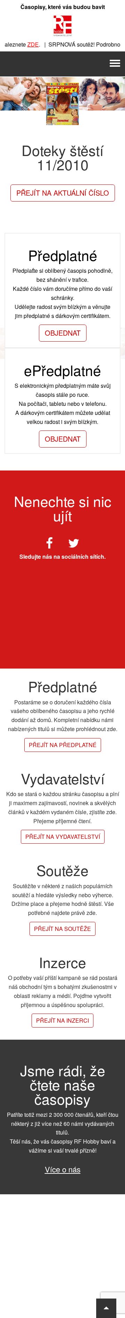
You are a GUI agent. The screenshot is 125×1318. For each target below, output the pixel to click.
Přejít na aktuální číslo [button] (62, 193)
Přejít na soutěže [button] (62, 929)
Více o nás (63, 1169)
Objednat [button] (63, 333)
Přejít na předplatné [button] (63, 745)
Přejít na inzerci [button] (62, 1020)
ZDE (28, 44)
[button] (106, 1308)
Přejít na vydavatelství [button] (62, 837)
